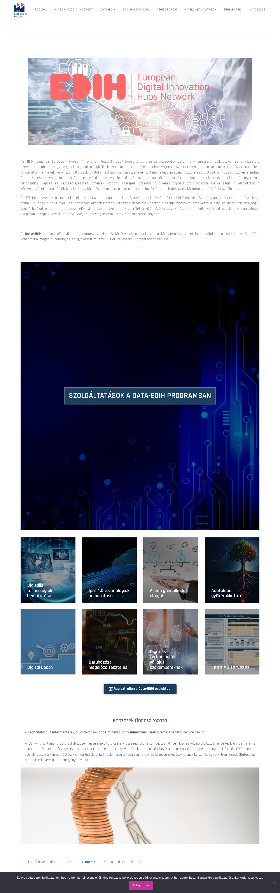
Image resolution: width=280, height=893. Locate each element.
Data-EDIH (108, 10)
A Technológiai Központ (74, 10)
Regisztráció (166, 10)
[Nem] (274, 882)
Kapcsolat (257, 10)
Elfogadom (141, 885)
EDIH (73, 862)
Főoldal (41, 10)
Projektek (232, 10)
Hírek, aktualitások (201, 10)
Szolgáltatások (136, 10)
